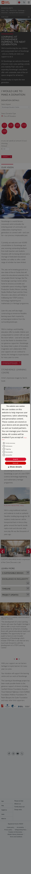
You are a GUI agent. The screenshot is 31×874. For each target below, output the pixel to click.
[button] (15, 467)
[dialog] (15, 437)
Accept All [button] (15, 459)
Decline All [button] (15, 463)
